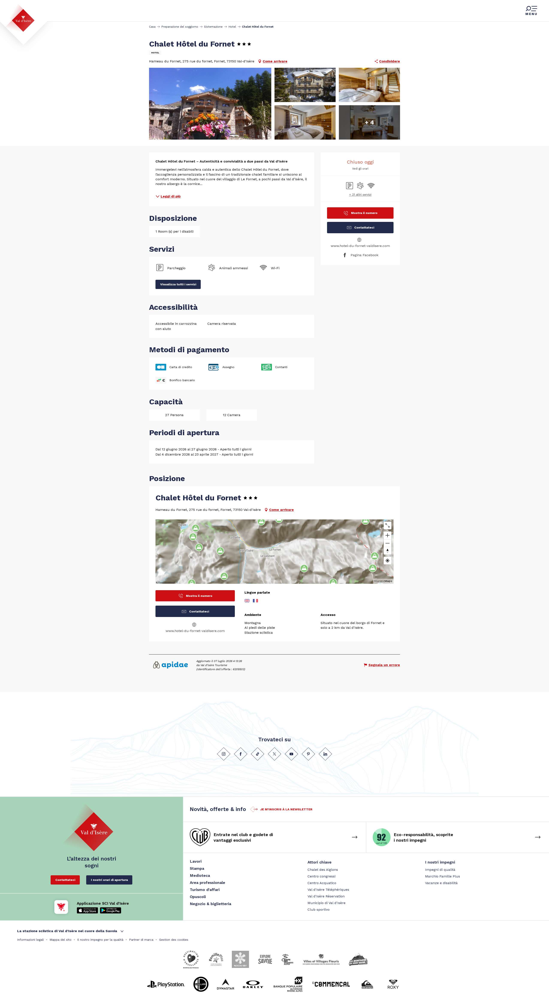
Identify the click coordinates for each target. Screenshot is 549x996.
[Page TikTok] (257, 754)
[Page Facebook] (240, 754)
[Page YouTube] (291, 754)
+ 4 (369, 122)
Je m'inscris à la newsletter (286, 809)
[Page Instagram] (223, 754)
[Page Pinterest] (308, 754)
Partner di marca (141, 939)
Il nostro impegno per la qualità (100, 939)
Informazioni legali (30, 939)
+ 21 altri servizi (360, 194)
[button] (210, 104)
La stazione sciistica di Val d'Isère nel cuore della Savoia (67, 931)
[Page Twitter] (274, 754)
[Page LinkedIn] (325, 754)
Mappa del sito (60, 939)
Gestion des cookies (173, 939)
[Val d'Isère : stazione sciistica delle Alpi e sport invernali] (20, 18)
